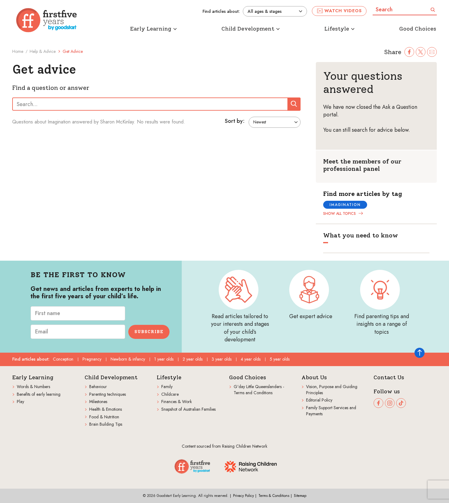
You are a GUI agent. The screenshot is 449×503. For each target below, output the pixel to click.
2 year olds (193, 359)
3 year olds (222, 359)
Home (17, 51)
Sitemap (300, 495)
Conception (63, 359)
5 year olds (280, 359)
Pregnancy (91, 359)
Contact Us (389, 377)
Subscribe (148, 331)
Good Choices (247, 377)
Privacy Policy (243, 495)
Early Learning (32, 377)
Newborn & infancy (128, 359)
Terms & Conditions (273, 495)
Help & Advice (43, 51)
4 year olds (251, 359)
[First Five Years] (46, 20)
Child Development (111, 377)
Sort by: (235, 121)
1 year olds (163, 359)
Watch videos (343, 11)
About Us (314, 377)
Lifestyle (169, 377)
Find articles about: (221, 11)
